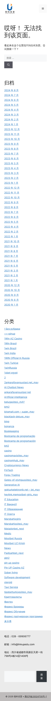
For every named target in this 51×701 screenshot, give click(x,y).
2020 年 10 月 (12, 290)
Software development (17, 577)
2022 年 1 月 (11, 236)
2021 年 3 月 (11, 270)
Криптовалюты (13, 596)
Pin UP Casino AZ (14, 567)
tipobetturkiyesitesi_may (18, 592)
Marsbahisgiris (12, 519)
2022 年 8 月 (11, 207)
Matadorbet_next (14, 528)
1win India (10, 353)
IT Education (11, 499)
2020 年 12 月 (12, 285)
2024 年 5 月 (11, 105)
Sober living (11, 572)
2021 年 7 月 (11, 256)
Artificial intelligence (15, 397)
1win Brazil (10, 348)
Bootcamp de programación (20, 441)
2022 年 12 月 (12, 187)
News (7, 548)
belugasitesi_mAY (14, 402)
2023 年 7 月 (11, 153)
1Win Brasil (10, 343)
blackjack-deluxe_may (17, 416)
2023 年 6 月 (11, 158)
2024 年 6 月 (11, 100)
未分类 (7, 621)
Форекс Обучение (14, 611)
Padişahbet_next (14, 553)
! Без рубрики (12, 328)
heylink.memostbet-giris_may (21, 494)
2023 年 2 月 (11, 178)
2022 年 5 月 (11, 221)
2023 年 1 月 (11, 182)
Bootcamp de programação (19, 436)
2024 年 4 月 (11, 109)
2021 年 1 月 (11, 280)
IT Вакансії (10, 504)
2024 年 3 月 (11, 114)
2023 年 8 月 (11, 148)
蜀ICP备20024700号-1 (36, 696)
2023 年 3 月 (11, 173)
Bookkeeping (11, 431)
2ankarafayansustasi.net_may (21, 382)
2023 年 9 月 (11, 143)
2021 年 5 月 (11, 265)
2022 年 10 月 (12, 197)
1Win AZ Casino (13, 338)
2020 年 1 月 (11, 304)
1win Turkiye (11, 363)
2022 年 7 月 (11, 212)
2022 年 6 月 (11, 217)
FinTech (8, 470)
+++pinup (9, 333)
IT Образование (13, 509)
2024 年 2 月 (11, 119)
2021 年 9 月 (11, 246)
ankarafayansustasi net (17, 392)
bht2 (6, 406)
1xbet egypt (11, 372)
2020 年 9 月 (11, 295)
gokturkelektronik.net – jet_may (22, 489)
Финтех (8, 601)
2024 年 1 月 (11, 124)
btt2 (6, 445)
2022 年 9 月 (11, 202)
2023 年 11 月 (11, 134)
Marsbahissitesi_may (16, 523)
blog (6, 421)
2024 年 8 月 (11, 90)
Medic (7, 533)
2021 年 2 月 (11, 275)
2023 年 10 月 (12, 139)
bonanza (9, 426)
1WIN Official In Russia (17, 358)
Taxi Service (11, 587)
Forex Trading (12, 475)
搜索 (41, 676)
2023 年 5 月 (11, 163)
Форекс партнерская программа (23, 616)
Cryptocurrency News (16, 465)
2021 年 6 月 (11, 260)
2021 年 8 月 (11, 251)
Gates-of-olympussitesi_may (20, 480)
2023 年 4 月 (11, 168)
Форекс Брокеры (14, 606)
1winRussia (10, 367)
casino (8, 450)
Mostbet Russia (13, 538)
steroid (8, 582)
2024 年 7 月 (11, 95)
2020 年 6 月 (11, 299)
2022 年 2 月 (11, 231)
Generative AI (12, 484)
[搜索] (8, 64)
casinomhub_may (14, 460)
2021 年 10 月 (11, 241)
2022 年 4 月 (11, 226)
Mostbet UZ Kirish (14, 543)
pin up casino (11, 562)
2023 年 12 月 (12, 129)
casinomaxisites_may (16, 455)
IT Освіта (9, 514)
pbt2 (6, 557)
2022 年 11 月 (11, 192)
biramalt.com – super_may (19, 411)
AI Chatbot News (14, 387)
